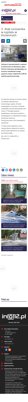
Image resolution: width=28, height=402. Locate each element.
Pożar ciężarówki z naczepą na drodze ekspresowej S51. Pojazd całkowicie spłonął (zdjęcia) (13, 249)
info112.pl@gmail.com (12, 4)
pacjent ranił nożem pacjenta (16, 182)
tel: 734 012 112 (9, 339)
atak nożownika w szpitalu (12, 180)
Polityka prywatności (8, 363)
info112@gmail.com (7, 19)
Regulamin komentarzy (9, 365)
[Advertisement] (14, 398)
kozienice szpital (5, 182)
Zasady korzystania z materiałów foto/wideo (13, 369)
